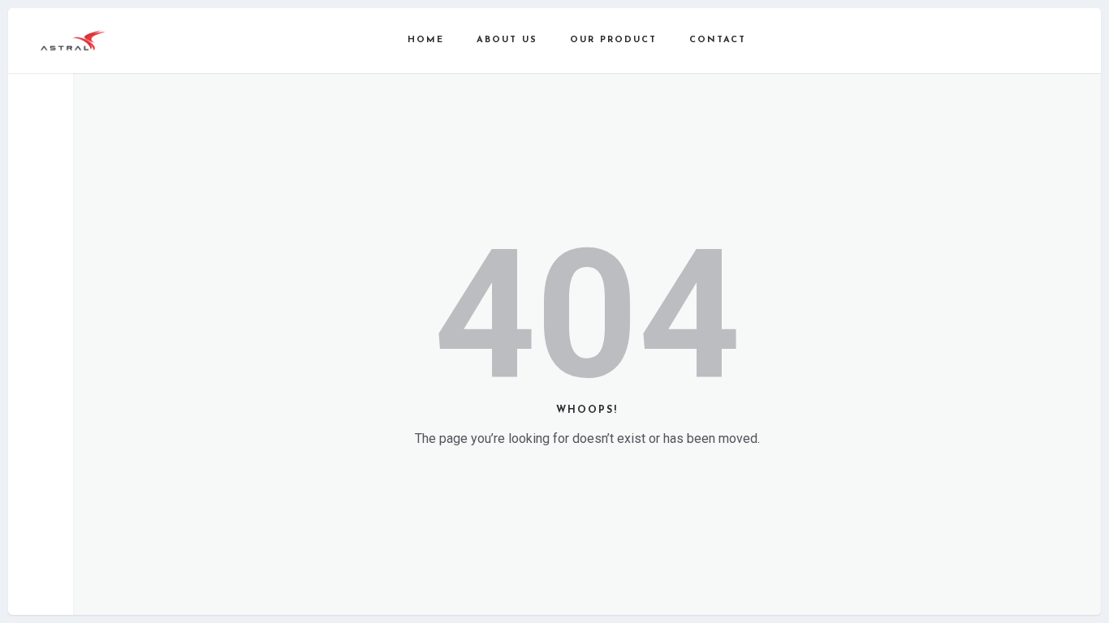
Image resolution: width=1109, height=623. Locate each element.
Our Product (613, 40)
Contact (717, 40)
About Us (507, 40)
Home (426, 40)
